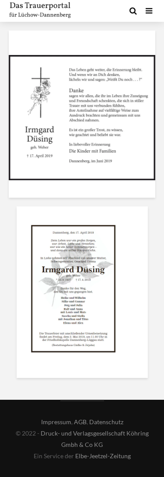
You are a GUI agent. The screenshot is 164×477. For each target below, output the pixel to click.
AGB (80, 422)
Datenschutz (106, 422)
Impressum (56, 422)
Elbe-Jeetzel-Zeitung (103, 456)
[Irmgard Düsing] (73, 291)
